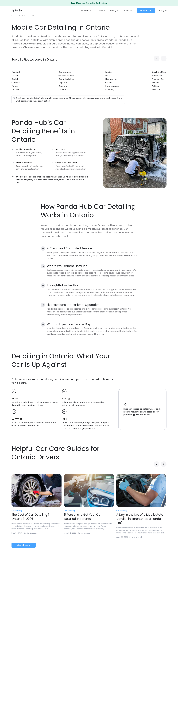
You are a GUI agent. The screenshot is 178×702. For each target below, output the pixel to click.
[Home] (17, 10)
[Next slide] (163, 58)
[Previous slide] (156, 58)
